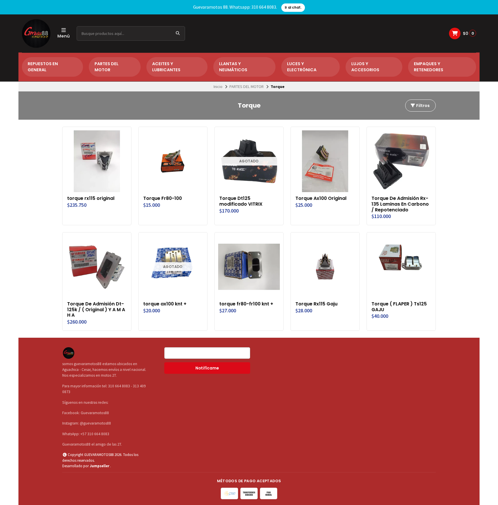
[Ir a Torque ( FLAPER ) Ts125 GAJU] (401, 266)
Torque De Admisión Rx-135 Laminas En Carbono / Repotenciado (400, 204)
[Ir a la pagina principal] (36, 33)
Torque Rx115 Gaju (316, 304)
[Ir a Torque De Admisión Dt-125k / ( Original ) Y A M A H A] (97, 266)
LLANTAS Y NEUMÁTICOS (233, 67)
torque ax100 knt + (164, 304)
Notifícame (207, 368)
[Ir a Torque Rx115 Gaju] (325, 266)
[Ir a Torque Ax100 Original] (325, 161)
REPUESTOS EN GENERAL (43, 67)
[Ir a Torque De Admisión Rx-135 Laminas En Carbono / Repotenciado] (401, 161)
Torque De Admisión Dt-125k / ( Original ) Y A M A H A (96, 309)
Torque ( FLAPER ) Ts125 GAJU (399, 307)
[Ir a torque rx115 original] (97, 161)
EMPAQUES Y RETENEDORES (428, 67)
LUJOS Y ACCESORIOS (365, 67)
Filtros (422, 105)
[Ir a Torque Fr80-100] (173, 161)
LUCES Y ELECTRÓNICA (301, 67)
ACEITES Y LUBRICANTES (166, 67)
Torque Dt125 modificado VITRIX (241, 201)
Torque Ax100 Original (320, 198)
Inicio (218, 86)
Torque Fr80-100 (162, 198)
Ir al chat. (293, 7)
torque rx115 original (90, 198)
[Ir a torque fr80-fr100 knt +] (249, 266)
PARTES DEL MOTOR (106, 67)
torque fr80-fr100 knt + (246, 304)
